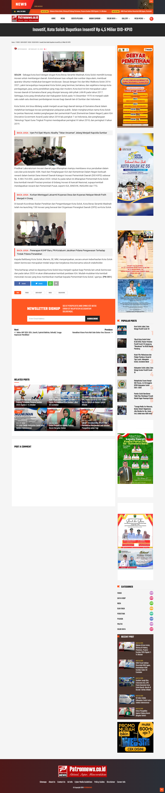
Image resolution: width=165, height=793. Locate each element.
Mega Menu (138, 18)
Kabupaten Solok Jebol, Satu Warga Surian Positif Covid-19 (143, 370)
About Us (52, 782)
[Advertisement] (63, 358)
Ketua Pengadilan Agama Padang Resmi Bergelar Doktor (61, 427)
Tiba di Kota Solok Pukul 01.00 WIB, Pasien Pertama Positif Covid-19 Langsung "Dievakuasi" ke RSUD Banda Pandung (143, 344)
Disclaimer (111, 782)
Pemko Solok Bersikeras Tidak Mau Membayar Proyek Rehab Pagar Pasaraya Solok (143, 396)
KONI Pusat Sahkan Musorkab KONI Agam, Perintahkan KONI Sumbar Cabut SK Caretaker (63, 402)
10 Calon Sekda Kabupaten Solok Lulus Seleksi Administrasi (30, 427)
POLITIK (119, 624)
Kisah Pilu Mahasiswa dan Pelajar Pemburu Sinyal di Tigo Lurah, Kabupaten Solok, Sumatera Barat (143, 358)
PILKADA (120, 619)
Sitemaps (43, 782)
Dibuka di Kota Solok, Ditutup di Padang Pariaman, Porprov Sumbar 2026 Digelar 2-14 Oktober (71, 11)
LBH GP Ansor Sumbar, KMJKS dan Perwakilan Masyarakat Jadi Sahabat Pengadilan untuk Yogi (96, 426)
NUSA (50, 293)
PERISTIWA (121, 614)
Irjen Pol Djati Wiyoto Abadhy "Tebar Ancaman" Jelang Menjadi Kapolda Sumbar (68, 132)
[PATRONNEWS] (82, 776)
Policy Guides (99, 782)
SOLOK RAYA (62, 293)
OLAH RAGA (121, 608)
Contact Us (61, 782)
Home (53, 18)
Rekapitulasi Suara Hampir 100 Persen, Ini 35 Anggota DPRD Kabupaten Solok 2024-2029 (143, 384)
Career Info (121, 782)
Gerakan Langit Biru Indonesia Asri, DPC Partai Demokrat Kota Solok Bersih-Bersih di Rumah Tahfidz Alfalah (95, 401)
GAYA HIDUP (39, 293)
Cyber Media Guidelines (83, 782)
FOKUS (27, 293)
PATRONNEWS (88, 787)
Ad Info (70, 782)
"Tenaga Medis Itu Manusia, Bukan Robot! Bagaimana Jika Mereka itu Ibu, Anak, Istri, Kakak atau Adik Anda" (143, 410)
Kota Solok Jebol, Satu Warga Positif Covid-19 (141, 328)
